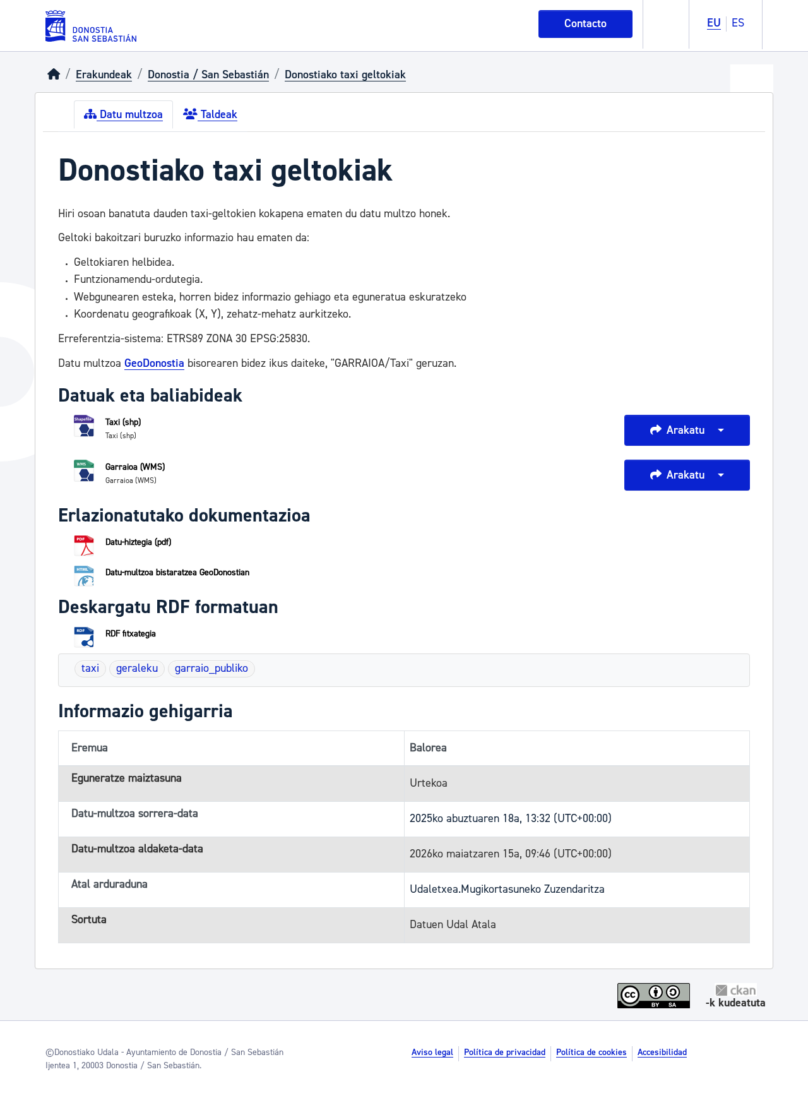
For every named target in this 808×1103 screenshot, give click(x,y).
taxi (90, 668)
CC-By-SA (655, 995)
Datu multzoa (130, 114)
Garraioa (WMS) (135, 467)
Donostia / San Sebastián (208, 75)
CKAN (736, 989)
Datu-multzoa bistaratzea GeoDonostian (177, 572)
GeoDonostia (154, 363)
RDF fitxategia (130, 634)
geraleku (137, 668)
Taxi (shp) (123, 422)
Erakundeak (104, 75)
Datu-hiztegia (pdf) (138, 542)
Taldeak (217, 114)
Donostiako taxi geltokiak (345, 75)
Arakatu (685, 430)
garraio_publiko (211, 668)
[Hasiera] (53, 75)
